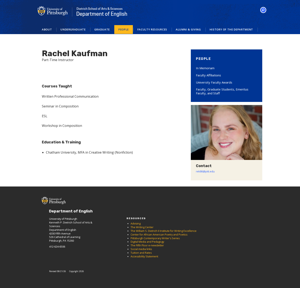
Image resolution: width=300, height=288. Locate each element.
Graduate (102, 29)
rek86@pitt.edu (205, 171)
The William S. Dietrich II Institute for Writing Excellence (164, 231)
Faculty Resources (152, 29)
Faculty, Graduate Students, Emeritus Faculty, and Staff (222, 91)
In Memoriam (205, 68)
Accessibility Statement (144, 256)
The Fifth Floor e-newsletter (147, 245)
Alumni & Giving (188, 29)
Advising (136, 223)
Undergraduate (73, 29)
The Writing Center (142, 227)
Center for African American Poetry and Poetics (159, 234)
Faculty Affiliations (208, 75)
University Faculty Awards (214, 82)
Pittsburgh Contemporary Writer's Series (155, 238)
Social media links (141, 249)
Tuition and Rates (141, 253)
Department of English (101, 12)
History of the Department (231, 29)
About (47, 29)
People (123, 29)
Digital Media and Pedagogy (147, 241)
